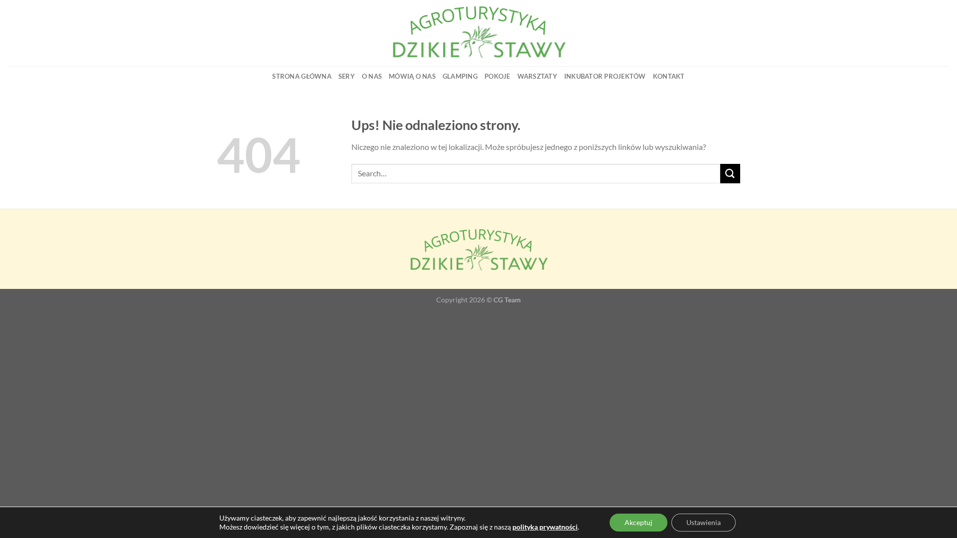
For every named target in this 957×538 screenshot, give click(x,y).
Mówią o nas (412, 76)
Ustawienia (703, 522)
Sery (346, 76)
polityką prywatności (545, 527)
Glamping (460, 76)
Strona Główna (301, 76)
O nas (372, 76)
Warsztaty (537, 76)
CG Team (507, 299)
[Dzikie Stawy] (478, 33)
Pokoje (497, 76)
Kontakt (669, 76)
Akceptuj (638, 522)
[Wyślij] (730, 173)
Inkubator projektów (605, 76)
